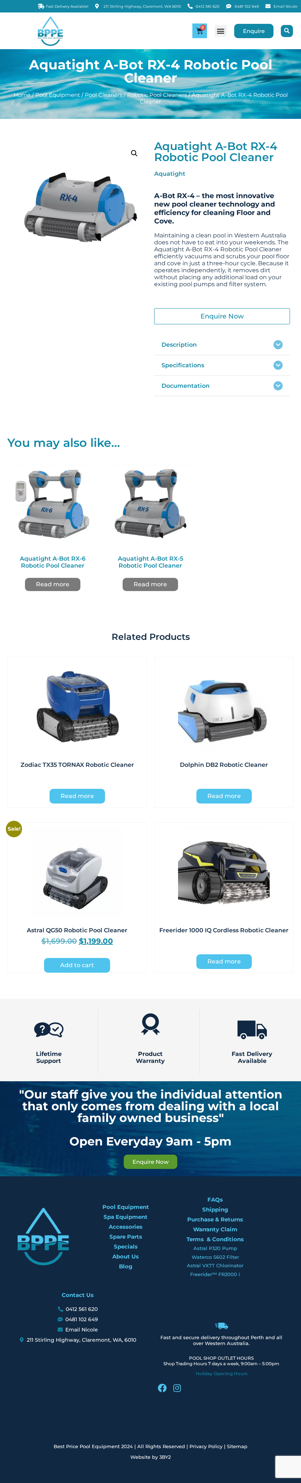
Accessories (125, 1226)
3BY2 (165, 1457)
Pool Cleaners (103, 95)
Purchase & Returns (215, 1219)
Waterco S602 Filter (215, 1257)
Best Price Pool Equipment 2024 (93, 1446)
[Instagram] (177, 1388)
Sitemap (237, 1446)
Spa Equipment (126, 1216)
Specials (126, 1246)
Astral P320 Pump (215, 1248)
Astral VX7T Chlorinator (215, 1265)
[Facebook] (162, 1388)
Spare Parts (125, 1236)
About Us (125, 1256)
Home (22, 95)
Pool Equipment (57, 95)
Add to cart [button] (77, 965)
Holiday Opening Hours (221, 1373)
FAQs (215, 1199)
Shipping (215, 1209)
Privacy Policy (205, 1446)
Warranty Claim (215, 1229)
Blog (126, 1266)
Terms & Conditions (215, 1239)
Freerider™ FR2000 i (215, 1274)
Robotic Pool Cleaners (157, 95)
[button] (221, 31)
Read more (52, 584)
